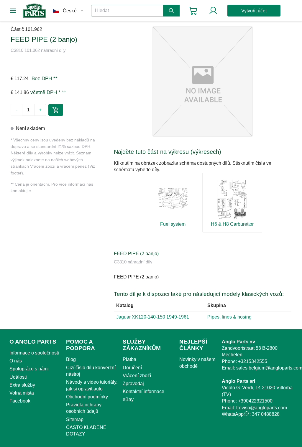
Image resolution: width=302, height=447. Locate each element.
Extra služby (22, 384)
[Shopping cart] (193, 11)
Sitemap (74, 419)
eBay (128, 399)
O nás (15, 360)
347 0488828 (266, 414)
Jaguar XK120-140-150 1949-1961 (152, 316)
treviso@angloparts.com (261, 407)
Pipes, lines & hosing (229, 316)
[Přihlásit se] (213, 10)
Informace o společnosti (34, 352)
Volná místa (21, 392)
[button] (202, 81)
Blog (71, 359)
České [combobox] (70, 10)
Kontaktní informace (143, 391)
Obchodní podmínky (87, 396)
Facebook (19, 400)
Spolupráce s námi (29, 368)
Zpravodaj (133, 383)
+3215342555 (252, 361)
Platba (129, 359)
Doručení (132, 367)
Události (18, 377)
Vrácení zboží (137, 375)
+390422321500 (255, 400)
